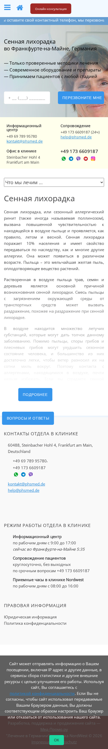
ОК (57, 740)
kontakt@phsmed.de (25, 141)
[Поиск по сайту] (83, 7)
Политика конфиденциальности (35, 623)
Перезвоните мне (82, 98)
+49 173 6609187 (79, 151)
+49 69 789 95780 (30, 460)
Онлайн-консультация (51, 9)
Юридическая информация (30, 616)
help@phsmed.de (76, 137)
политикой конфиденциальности (42, 693)
